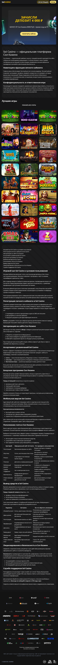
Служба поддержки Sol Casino (12, 267)
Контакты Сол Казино (29, 649)
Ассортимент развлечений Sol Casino (14, 255)
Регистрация (43, 2)
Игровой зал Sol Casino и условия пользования (17, 249)
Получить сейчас (29, 34)
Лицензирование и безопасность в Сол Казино (17, 265)
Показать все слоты (29, 105)
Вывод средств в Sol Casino (11, 263)
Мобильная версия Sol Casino (12, 259)
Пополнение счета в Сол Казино (13, 261)
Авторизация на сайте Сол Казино (13, 253)
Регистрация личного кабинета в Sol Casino (16, 251)
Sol (6, 2)
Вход (53, 2)
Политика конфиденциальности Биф (29, 647)
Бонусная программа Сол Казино (13, 257)
